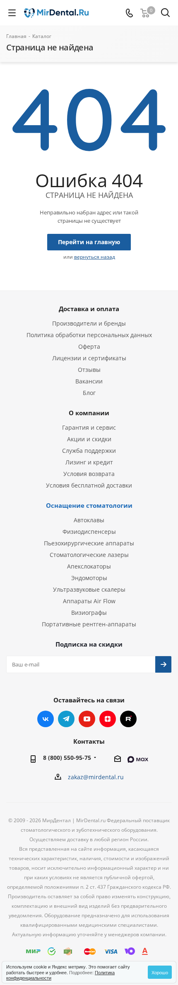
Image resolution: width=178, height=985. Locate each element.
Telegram (66, 719)
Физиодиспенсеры (89, 531)
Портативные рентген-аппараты (89, 624)
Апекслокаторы (89, 566)
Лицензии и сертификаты (89, 358)
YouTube (87, 719)
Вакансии (89, 381)
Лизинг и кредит (89, 462)
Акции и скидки (89, 439)
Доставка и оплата (89, 309)
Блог (89, 393)
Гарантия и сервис (89, 427)
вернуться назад (94, 256)
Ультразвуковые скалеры (89, 589)
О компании (89, 413)
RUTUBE (128, 719)
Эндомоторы (89, 578)
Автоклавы (89, 520)
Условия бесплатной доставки (89, 485)
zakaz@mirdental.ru (96, 777)
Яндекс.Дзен (107, 719)
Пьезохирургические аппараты (89, 543)
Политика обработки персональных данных (89, 335)
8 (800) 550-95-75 (67, 757)
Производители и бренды (89, 323)
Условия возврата (89, 474)
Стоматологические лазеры (89, 555)
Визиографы (89, 612)
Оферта (89, 346)
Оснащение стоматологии (89, 505)
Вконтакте (45, 719)
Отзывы (89, 370)
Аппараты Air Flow (89, 601)
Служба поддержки (89, 450)
